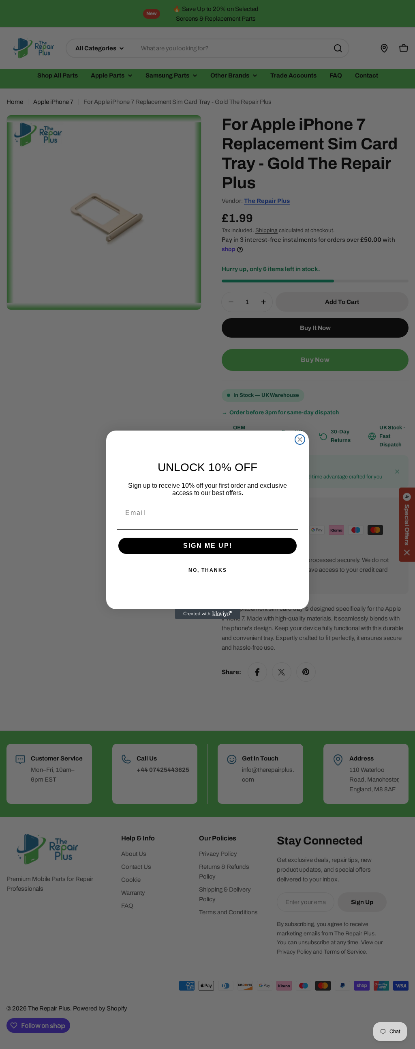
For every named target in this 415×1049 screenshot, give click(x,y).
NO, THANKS (207, 570)
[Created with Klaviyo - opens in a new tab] (207, 614)
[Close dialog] (300, 439)
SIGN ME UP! (207, 545)
